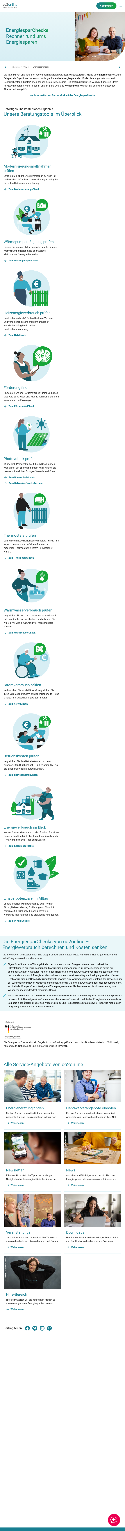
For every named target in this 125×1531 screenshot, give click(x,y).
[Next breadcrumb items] (118, 66)
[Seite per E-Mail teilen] (49, 1328)
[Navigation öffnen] (121, 6)
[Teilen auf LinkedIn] (42, 1328)
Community (106, 5)
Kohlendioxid (72, 85)
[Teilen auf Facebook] (27, 1328)
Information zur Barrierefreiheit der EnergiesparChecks (64, 95)
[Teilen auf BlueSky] (34, 1328)
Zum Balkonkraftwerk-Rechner (26, 483)
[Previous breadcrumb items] (6, 66)
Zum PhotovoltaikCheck (22, 477)
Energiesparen (107, 74)
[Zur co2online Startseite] (10, 5)
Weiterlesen (17, 1123)
